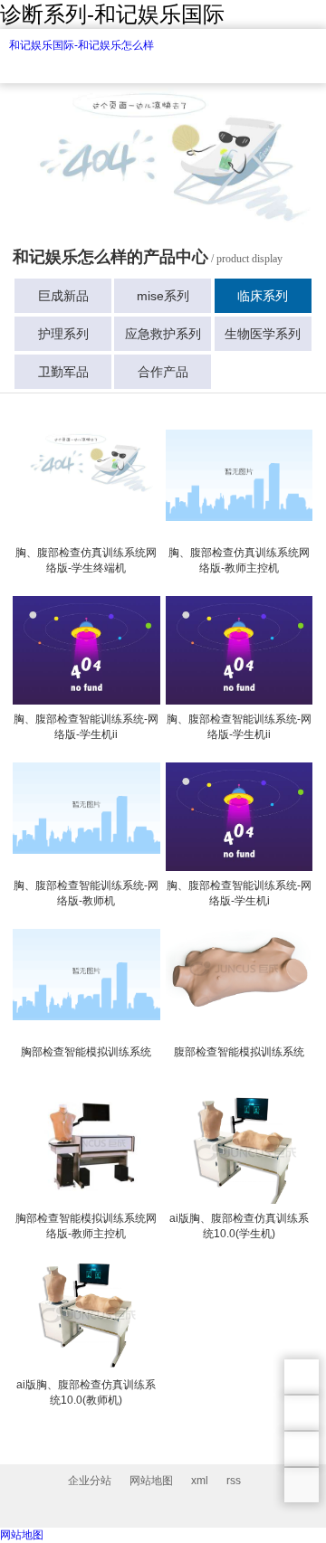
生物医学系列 (263, 334)
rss (233, 1480)
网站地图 (151, 1480)
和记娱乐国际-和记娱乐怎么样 (81, 45)
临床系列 (262, 296)
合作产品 (163, 371)
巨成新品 (63, 296)
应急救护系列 (163, 334)
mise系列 (163, 296)
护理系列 (63, 334)
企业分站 (89, 1480)
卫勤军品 (63, 371)
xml (199, 1480)
